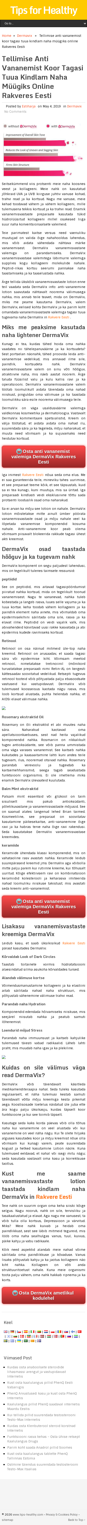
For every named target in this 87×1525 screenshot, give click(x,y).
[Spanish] (26, 1332)
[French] (35, 1336)
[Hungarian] (49, 1336)
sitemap (7, 1520)
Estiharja (28, 106)
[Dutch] (46, 1332)
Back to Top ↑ (76, 1520)
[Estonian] (29, 1336)
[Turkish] (79, 1332)
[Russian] (69, 1336)
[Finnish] (73, 1332)
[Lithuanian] (39, 1332)
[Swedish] (5, 1341)
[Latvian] (42, 1336)
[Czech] (19, 1332)
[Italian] (32, 1332)
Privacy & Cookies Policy (62, 1514)
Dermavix (24, 36)
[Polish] (53, 1332)
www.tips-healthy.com (28, 1514)
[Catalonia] (32, 1341)
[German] (12, 1332)
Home (6, 36)
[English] (5, 1332)
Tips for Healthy (43, 10)
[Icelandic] (39, 1341)
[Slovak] (66, 1332)
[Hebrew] (8, 1336)
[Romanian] (59, 1332)
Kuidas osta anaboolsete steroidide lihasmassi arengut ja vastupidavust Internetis (36, 1371)
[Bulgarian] (15, 1336)
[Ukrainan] (19, 1341)
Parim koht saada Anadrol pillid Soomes (39, 1447)
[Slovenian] (76, 1336)
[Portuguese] (62, 1336)
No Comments (15, 112)
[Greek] (12, 1341)
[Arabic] (26, 1341)
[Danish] (22, 1336)
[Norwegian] (56, 1336)
